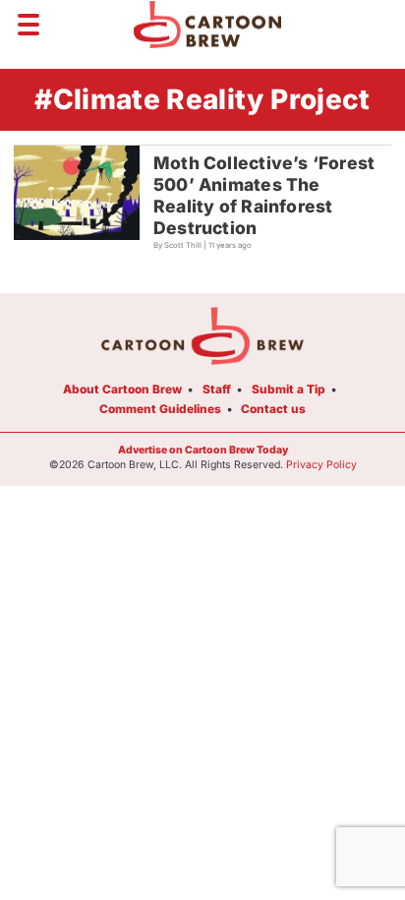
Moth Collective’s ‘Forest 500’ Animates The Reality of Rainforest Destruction (264, 195)
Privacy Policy (321, 464)
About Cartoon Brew (122, 389)
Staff (216, 389)
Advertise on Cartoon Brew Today (203, 450)
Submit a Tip (288, 389)
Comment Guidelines (160, 408)
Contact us (273, 408)
